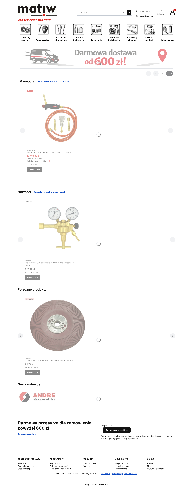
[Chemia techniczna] (79, 34)
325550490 (145, 11)
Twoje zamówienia (122, 463)
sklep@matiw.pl (146, 16)
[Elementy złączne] (132, 34)
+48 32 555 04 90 (130, 474)
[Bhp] (150, 34)
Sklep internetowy (95, 485)
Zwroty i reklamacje (26, 466)
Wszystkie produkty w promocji (51, 81)
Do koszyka (34, 170)
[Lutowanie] (96, 34)
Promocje (86, 466)
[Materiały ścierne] (25, 34)
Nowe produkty (89, 463)
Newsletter (22, 463)
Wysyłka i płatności (155, 469)
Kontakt (150, 463)
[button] (129, 12)
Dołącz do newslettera (117, 430)
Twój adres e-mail (108, 425)
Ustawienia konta (122, 466)
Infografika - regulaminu (60, 469)
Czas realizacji (24, 469)
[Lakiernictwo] (168, 34)
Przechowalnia (121, 469)
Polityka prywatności (59, 466)
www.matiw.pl (105, 474)
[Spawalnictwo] (43, 34)
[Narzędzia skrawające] (61, 34)
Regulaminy (55, 463)
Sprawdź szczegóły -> (27, 434)
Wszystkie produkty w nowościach (50, 192)
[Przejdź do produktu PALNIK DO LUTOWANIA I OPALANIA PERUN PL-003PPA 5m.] (60, 118)
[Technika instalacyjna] (114, 34)
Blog (149, 466)
